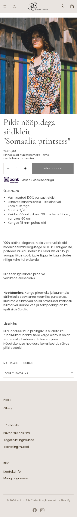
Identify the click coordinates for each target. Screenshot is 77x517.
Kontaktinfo (12, 471)
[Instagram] (42, 510)
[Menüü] (5, 6)
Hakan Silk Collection (30, 500)
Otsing (8, 408)
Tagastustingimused (18, 440)
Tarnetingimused (16, 446)
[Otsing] (14, 6)
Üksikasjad (11, 191)
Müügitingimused (16, 478)
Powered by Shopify (57, 500)
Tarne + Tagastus (15, 372)
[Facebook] (34, 510)
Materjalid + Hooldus (18, 363)
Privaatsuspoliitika (16, 433)
